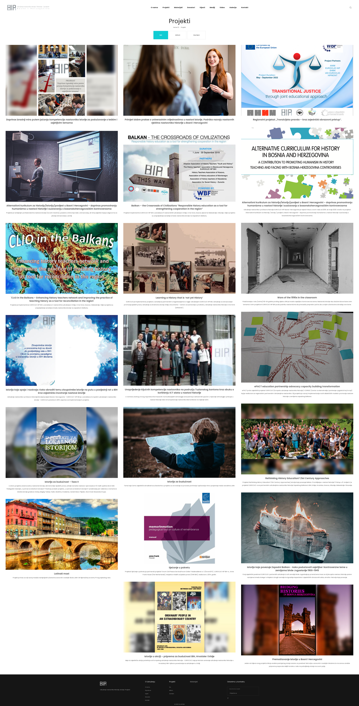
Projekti (166, 7)
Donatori (191, 7)
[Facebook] (228, 698)
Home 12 (176, 27)
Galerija (233, 7)
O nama (154, 7)
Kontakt (244, 7)
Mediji (212, 7)
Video (222, 7)
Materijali (178, 7)
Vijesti (202, 7)
